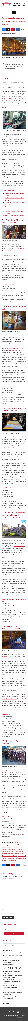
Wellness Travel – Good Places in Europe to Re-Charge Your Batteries (14, 968)
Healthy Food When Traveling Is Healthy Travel (13, 961)
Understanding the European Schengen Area (12, 997)
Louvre (22, 96)
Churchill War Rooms (10, 446)
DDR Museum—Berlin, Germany (14, 216)
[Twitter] (14, 1011)
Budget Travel (8, 950)
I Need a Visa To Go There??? (12, 990)
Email (3, 909)
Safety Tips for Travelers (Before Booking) (13, 972)
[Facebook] (9, 1011)
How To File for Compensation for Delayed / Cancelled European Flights (13, 981)
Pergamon (5, 100)
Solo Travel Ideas (9, 964)
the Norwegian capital (13, 348)
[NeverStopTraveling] (14, 7)
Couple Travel (8, 958)
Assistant (19, 1017)
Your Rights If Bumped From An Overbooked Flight (13, 976)
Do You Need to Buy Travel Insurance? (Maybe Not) (11, 986)
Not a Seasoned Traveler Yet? (12, 953)
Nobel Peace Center (15, 350)
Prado (18, 98)
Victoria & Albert (9, 98)
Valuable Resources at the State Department (13, 993)
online (21, 834)
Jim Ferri (6, 78)
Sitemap (6, 1003)
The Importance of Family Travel (13, 955)
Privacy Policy (8, 1001)
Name (3, 902)
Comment (5, 882)
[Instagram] (18, 1011)
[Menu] (14, 12)
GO (14, 933)
